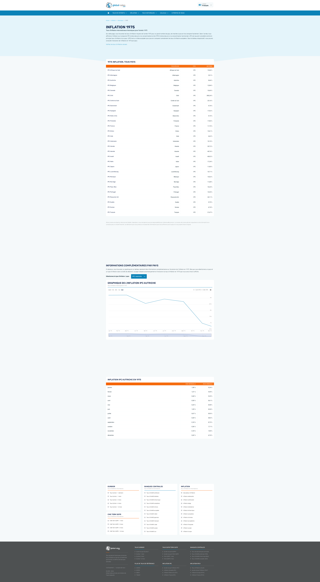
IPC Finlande (112, 121)
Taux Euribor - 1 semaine (116, 493)
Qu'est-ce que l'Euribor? (142, 551)
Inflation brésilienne (188, 507)
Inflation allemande (188, 496)
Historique (120, 20)
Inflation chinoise (187, 517)
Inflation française (188, 524)
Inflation (133, 13)
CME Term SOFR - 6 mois (116, 527)
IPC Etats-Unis (112, 116)
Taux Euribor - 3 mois (115, 500)
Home (107, 20)
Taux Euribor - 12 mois (116, 507)
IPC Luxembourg (113, 171)
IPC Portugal (112, 192)
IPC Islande (111, 151)
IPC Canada (111, 90)
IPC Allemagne (112, 75)
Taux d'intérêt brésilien (152, 496)
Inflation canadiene (188, 514)
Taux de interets (118, 13)
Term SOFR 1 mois (169, 556)
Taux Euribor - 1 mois (115, 496)
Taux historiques (148, 13)
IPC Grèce (111, 131)
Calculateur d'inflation (189, 493)
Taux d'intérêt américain (152, 493)
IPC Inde (110, 136)
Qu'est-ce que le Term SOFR (171, 554)
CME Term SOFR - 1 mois (116, 520)
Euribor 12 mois (140, 558)
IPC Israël (111, 156)
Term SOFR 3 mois (169, 558)
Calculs (163, 13)
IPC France (111, 126)
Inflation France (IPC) (170, 575)
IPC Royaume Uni (113, 197)
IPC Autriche (112, 80)
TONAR (138, 575)
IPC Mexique (112, 176)
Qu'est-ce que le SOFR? (170, 551)
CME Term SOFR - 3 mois (116, 524)
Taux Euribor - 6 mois (115, 503)
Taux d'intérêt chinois (152, 507)
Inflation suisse (187, 528)
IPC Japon (111, 166)
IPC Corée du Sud (113, 100)
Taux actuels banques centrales (200, 551)
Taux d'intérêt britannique (153, 500)
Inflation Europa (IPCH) (198, 572)
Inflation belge (187, 503)
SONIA (138, 572)
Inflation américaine (188, 500)
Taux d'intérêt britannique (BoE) (200, 556)
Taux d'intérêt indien (151, 514)
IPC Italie (110, 161)
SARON (138, 568)
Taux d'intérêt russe (151, 524)
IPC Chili (110, 95)
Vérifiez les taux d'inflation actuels (116, 44)
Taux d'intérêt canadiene (153, 503)
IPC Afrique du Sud (114, 70)
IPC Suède (111, 202)
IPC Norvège (112, 182)
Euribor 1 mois (140, 554)
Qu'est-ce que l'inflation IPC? (171, 568)
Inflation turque (187, 531)
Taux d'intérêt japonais (152, 517)
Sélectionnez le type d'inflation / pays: (117, 276)
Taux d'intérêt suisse (152, 528)
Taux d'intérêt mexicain (152, 521)
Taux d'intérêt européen (152, 510)
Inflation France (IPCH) (198, 575)
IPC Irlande (111, 146)
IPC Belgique (112, 85)
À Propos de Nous (178, 13)
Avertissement (110, 567)
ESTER (138, 570)
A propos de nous (120, 567)
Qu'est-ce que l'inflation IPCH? (200, 570)
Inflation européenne (188, 521)
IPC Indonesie (112, 141)
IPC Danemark (112, 105)
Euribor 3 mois (140, 556)
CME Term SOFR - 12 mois (117, 531)
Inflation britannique (188, 510)
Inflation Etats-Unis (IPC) (171, 572)
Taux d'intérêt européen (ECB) (200, 558)
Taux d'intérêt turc (151, 531)
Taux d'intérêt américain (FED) (200, 554)
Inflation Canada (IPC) (170, 570)
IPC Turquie (111, 212)
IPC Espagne (112, 111)
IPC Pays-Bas (112, 187)
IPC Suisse (111, 207)
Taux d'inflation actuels (198, 568)
